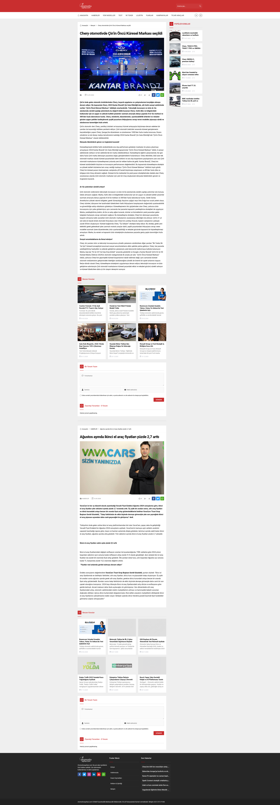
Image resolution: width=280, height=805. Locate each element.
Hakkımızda (114, 772)
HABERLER (94, 429)
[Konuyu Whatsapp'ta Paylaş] (162, 95)
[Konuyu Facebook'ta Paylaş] (154, 95)
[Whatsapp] (103, 774)
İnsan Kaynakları (116, 778)
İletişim (112, 789)
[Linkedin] (94, 774)
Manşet (93, 25)
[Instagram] (89, 774)
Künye (112, 767)
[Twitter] (84, 774)
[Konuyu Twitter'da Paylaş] (158, 95)
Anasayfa (85, 25)
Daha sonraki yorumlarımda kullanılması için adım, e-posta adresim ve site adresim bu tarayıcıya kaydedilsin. (115, 395)
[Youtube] (99, 774)
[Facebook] (79, 774)
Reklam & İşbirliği (116, 783)
